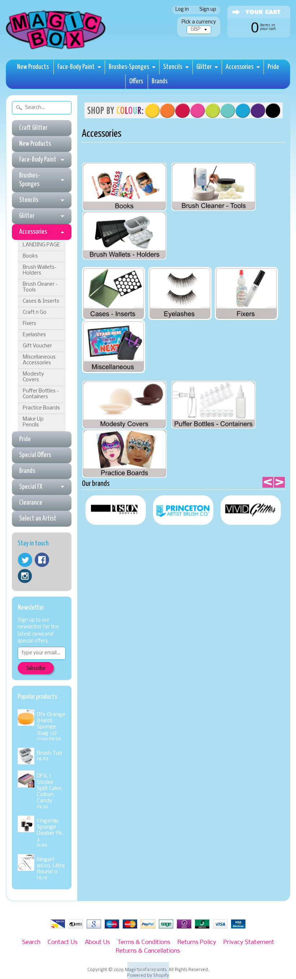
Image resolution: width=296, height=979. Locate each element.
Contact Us (63, 942)
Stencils (172, 66)
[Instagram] (25, 576)
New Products (33, 66)
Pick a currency (199, 22)
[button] (148, 970)
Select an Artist (37, 518)
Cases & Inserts (41, 301)
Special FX (30, 486)
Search (31, 942)
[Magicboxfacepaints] (56, 49)
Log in (182, 10)
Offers (136, 81)
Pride (273, 66)
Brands (159, 81)
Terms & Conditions (143, 942)
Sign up (207, 10)
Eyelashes (34, 335)
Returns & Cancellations (148, 951)
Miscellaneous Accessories (39, 360)
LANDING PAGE (41, 245)
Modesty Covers (33, 377)
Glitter (204, 66)
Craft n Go (35, 312)
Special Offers (35, 455)
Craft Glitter (33, 127)
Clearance (30, 502)
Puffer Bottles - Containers (41, 394)
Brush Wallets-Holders (40, 270)
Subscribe (35, 668)
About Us (97, 942)
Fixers (29, 323)
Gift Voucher (37, 346)
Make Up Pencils (33, 422)
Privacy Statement (248, 942)
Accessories (239, 66)
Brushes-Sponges (129, 66)
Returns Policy (197, 942)
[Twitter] (25, 560)
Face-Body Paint (76, 66)
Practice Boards (41, 408)
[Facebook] (42, 560)
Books (30, 256)
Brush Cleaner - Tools (40, 287)
